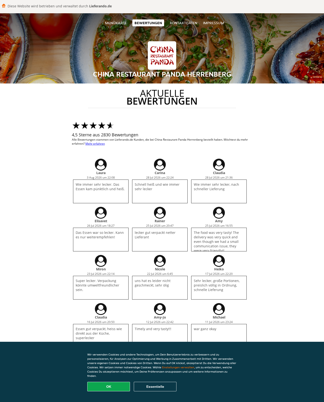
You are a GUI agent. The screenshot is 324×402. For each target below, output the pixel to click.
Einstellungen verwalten (178, 367)
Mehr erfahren (95, 144)
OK (108, 386)
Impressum (213, 22)
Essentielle (155, 386)
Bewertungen (148, 22)
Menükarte (116, 22)
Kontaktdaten (183, 22)
